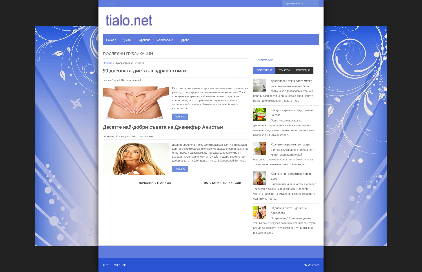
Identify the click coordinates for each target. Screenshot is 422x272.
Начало (111, 40)
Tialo (123, 265)
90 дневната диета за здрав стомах (145, 71)
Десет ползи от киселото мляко (291, 81)
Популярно (264, 70)
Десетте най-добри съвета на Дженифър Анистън (163, 127)
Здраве (184, 40)
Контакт (111, 3)
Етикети (284, 70)
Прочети (180, 116)
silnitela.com (265, 60)
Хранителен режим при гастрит (291, 144)
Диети (127, 40)
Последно (303, 70)
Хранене (144, 40)
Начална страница (155, 182)
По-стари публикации (222, 182)
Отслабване (165, 40)
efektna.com (311, 265)
